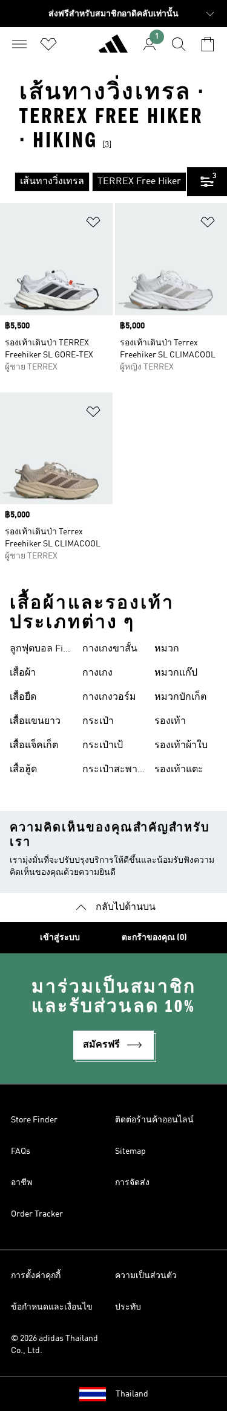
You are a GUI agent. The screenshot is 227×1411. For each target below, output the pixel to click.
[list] (93, 181)
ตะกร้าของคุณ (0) (154, 937)
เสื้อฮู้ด (23, 770)
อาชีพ (21, 1183)
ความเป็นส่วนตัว (146, 1276)
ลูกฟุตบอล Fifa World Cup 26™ (40, 650)
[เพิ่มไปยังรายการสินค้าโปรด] (93, 224)
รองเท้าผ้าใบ (181, 745)
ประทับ (128, 1307)
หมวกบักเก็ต (180, 697)
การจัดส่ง (132, 1183)
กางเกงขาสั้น (109, 649)
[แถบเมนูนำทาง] (19, 44)
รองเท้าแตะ (178, 770)
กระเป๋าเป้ (102, 745)
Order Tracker (37, 1214)
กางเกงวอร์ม (109, 697)
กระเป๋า (98, 721)
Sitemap (130, 1151)
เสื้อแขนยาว (35, 721)
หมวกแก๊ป (175, 673)
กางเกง (97, 673)
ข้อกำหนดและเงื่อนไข (52, 1307)
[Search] (178, 44)
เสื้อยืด (23, 697)
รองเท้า (170, 721)
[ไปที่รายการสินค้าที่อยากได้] (48, 44)
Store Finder (34, 1120)
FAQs (20, 1151)
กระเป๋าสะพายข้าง (112, 771)
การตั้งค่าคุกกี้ (36, 1276)
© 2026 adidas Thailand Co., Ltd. (54, 1344)
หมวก (166, 649)
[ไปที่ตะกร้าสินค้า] (207, 44)
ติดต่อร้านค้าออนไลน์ (154, 1120)
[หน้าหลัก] (113, 48)
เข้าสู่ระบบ (60, 937)
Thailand (132, 1394)
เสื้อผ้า (23, 673)
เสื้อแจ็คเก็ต (34, 745)
